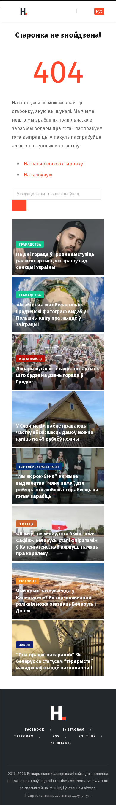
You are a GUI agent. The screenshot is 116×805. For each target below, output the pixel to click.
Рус (99, 11)
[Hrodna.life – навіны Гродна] (23, 11)
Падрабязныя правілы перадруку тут (57, 795)
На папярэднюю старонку (53, 164)
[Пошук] (81, 11)
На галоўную (38, 175)
